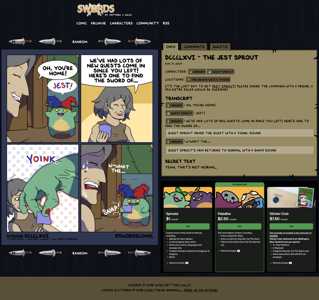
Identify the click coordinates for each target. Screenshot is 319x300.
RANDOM (79, 41)
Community (147, 23)
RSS (166, 23)
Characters (121, 23)
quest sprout (181, 113)
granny (176, 105)
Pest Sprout (223, 86)
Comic (81, 23)
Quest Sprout (223, 71)
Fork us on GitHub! (201, 290)
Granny (199, 71)
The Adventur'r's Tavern (210, 79)
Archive (98, 23)
